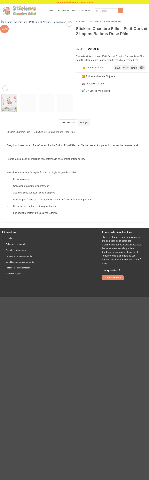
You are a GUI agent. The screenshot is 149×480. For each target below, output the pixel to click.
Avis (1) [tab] (83, 123)
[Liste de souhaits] (138, 11)
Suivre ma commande (16, 244)
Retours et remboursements (19, 256)
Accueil (50, 11)
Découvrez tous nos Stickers (73, 11)
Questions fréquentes (16, 250)
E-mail (68, 261)
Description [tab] (68, 123)
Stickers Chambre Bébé (105, 21)
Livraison (10, 238)
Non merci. (38, 392)
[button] (143, 11)
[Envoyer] (120, 10)
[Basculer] (79, 76)
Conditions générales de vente (20, 262)
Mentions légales (13, 274)
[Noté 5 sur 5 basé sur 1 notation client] (112, 43)
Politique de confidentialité (18, 268)
